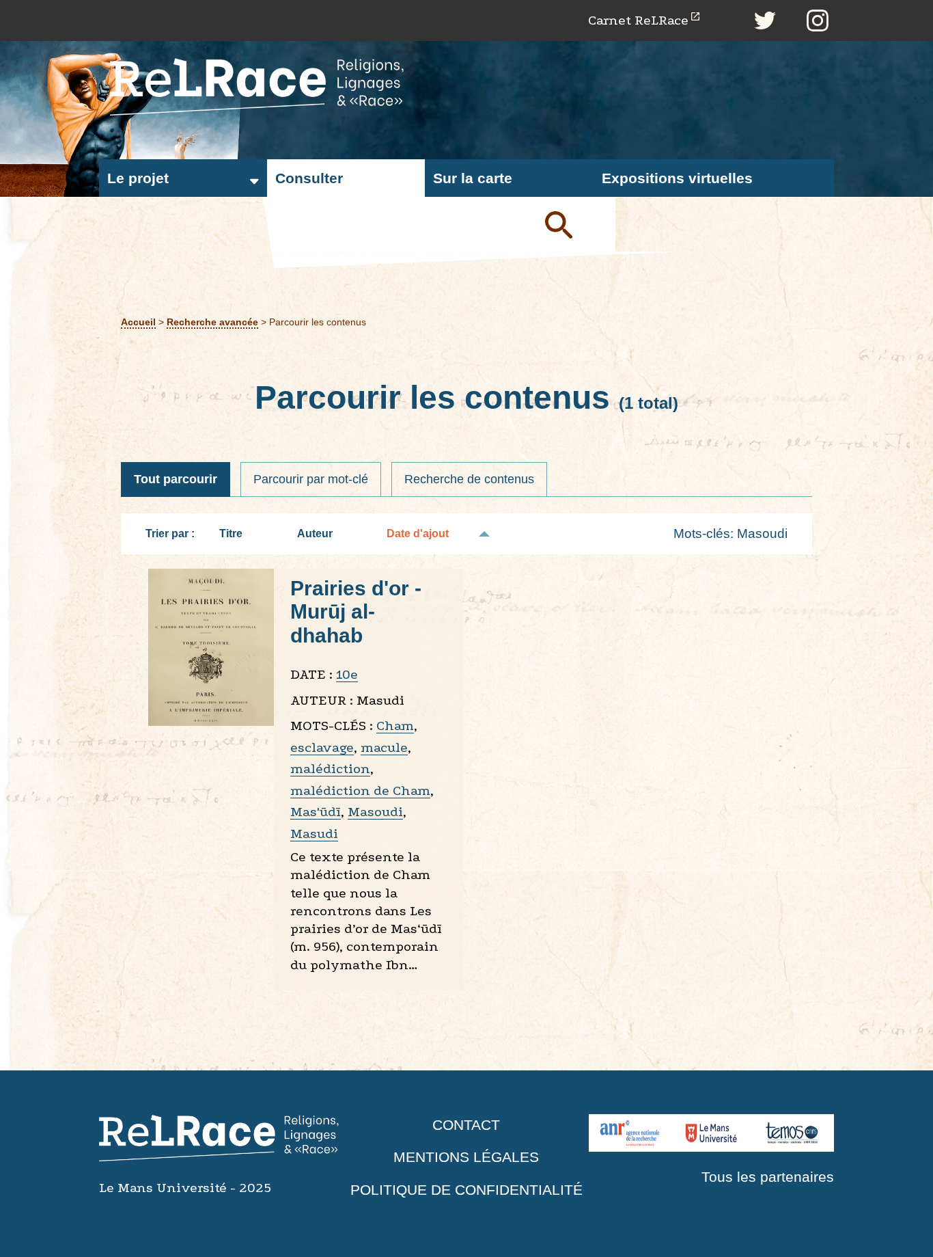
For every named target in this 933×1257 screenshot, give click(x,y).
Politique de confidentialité (466, 1190)
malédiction (330, 768)
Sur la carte (472, 178)
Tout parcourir (175, 479)
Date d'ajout (418, 533)
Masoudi (375, 812)
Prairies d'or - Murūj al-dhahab (355, 612)
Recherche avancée (212, 322)
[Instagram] (817, 20)
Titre (230, 533)
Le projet (138, 178)
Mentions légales (466, 1157)
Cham (395, 725)
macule (384, 747)
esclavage (322, 747)
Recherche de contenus (469, 479)
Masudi (314, 833)
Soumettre (574, 224)
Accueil (138, 322)
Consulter (309, 178)
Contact (466, 1125)
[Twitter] (765, 20)
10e (347, 674)
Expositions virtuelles (677, 178)
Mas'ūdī (315, 812)
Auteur (315, 533)
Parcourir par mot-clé (310, 479)
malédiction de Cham (360, 790)
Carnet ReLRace (638, 20)
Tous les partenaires (767, 1177)
